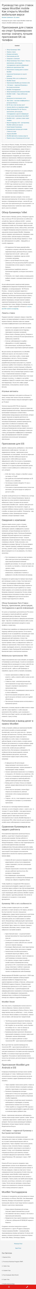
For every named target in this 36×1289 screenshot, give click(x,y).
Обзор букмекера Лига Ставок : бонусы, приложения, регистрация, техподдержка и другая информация (18, 63)
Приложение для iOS (13, 56)
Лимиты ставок (11, 52)
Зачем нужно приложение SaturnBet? (18, 116)
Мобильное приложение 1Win (15, 67)
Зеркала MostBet (12, 133)
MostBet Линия (11, 80)
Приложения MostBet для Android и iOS (18, 83)
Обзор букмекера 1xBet (13, 49)
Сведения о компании (13, 58)
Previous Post (18, 1243)
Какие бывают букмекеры (14, 127)
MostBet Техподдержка (13, 89)
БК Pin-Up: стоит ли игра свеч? (16, 105)
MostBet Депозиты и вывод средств (17, 136)
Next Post (18, 1248)
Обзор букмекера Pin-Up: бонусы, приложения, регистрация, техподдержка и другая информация (17, 111)
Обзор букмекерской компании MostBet (18, 91)
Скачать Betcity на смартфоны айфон (17, 107)
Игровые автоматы (12, 54)
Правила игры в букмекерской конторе (18, 138)
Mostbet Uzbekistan (7, 17)
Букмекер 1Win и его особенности (17, 78)
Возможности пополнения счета (16, 98)
